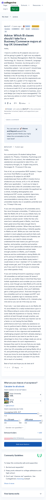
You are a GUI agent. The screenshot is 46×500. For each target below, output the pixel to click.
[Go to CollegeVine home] (9, 2)
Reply (17, 367)
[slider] (38, 414)
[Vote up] (5, 103)
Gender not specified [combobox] (14, 427)
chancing (20, 479)
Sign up (15, 9)
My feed (5, 17)
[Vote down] (10, 103)
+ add (40, 433)
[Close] (36, 129)
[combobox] (29, 103)
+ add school (9, 406)
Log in (5, 9)
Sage (5, 5)
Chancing (14, 5)
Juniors (15, 17)
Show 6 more (9, 483)
